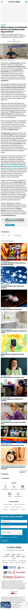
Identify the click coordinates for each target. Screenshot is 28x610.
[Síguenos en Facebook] (5, 550)
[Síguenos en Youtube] (9, 550)
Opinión (23, 556)
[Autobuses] (10, 494)
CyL (22, 554)
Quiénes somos (5, 562)
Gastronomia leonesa (8, 504)
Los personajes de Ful (14, 509)
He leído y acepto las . (10, 537)
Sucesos (18, 554)
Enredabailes (5, 509)
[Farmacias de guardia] (18, 494)
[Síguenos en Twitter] (7, 550)
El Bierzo (13, 554)
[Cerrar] (26, 603)
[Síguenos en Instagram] (12, 550)
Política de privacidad (12, 560)
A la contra (6, 507)
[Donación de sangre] (14, 487)
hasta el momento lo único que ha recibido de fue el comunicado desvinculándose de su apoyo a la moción (14, 166)
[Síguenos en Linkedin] (14, 550)
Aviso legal (4, 560)
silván (9, 235)
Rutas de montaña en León (16, 507)
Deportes (18, 556)
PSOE (3, 235)
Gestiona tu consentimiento (20, 562)
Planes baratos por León (19, 504)
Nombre (2, 519)
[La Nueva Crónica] (14, 548)
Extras (14, 558)
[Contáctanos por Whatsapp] (16, 550)
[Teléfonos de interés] (5, 487)
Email (2, 524)
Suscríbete (4, 540)
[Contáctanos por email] (21, 550)
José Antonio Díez (17, 235)
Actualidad (7, 554)
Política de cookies (22, 560)
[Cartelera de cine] (23, 487)
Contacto (11, 562)
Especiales (12, 556)
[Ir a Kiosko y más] (18, 550)
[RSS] (23, 550)
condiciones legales (13, 537)
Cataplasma (23, 509)
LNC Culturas (6, 556)
